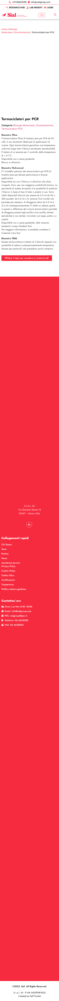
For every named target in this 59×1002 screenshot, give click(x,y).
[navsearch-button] (55, 15)
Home (4, 29)
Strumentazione (22, 32)
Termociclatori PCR (11, 128)
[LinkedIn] (29, 524)
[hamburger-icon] (42, 15)
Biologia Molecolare (24, 125)
